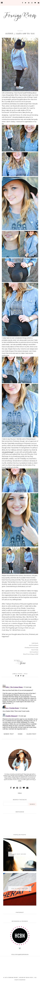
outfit (20, 673)
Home (20, 734)
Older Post (31, 734)
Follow (20, 793)
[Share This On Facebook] (16, 676)
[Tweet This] (18, 676)
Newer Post (9, 734)
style (26, 673)
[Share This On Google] (23, 676)
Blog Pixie (29, 977)
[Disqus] (20, 707)
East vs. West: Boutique (19, 888)
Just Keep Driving (19, 854)
